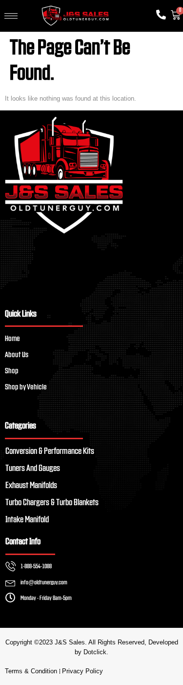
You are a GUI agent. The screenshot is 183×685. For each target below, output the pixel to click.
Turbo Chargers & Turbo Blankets (52, 502)
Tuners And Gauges (32, 468)
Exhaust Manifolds (31, 485)
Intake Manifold (27, 519)
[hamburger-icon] (11, 16)
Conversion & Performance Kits (49, 451)
